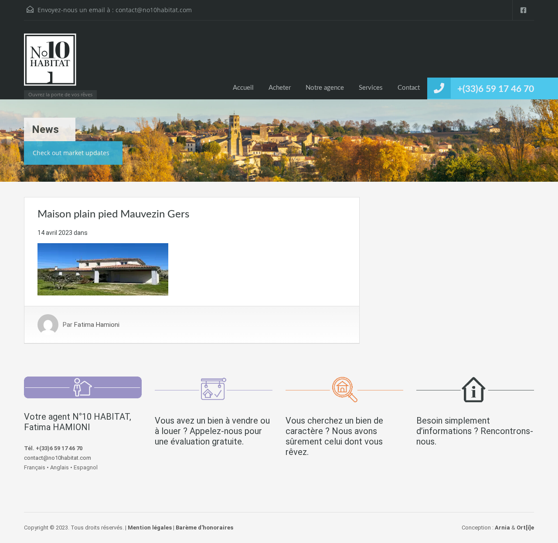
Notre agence (325, 88)
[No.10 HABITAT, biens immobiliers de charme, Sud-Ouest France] (50, 64)
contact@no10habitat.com (154, 10)
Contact (409, 88)
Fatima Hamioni (96, 325)
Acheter (280, 88)
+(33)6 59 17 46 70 (495, 89)
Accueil (243, 88)
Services (371, 88)
